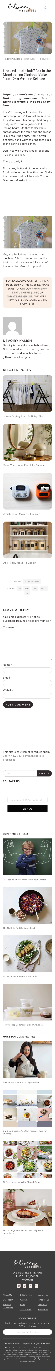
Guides (23, 1299)
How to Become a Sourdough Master (21, 1082)
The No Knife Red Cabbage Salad (19, 928)
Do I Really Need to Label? (19, 562)
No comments (44, 59)
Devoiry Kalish (13, 59)
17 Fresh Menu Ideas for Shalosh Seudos (22, 1182)
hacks (27, 588)
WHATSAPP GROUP (20, 296)
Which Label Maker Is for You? (21, 513)
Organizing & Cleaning (32, 581)
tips (27, 593)
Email (7, 677)
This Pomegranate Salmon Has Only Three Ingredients (23, 1232)
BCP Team (8, 1299)
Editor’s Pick (26, 1295)
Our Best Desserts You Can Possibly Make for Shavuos (25, 1132)
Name (7, 664)
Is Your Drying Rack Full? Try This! (24, 416)
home (35, 588)
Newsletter (43, 1309)
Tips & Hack (25, 1309)
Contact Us (43, 1295)
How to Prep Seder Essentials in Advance (23, 1024)
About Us (7, 1295)
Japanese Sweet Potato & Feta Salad (20, 976)
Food (22, 1304)
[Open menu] (50, 8)
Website (8, 690)
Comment (10, 627)
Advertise (42, 1304)
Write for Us (43, 1299)
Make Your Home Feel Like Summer (24, 465)
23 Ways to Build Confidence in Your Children (24, 879)
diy (20, 588)
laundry (43, 588)
